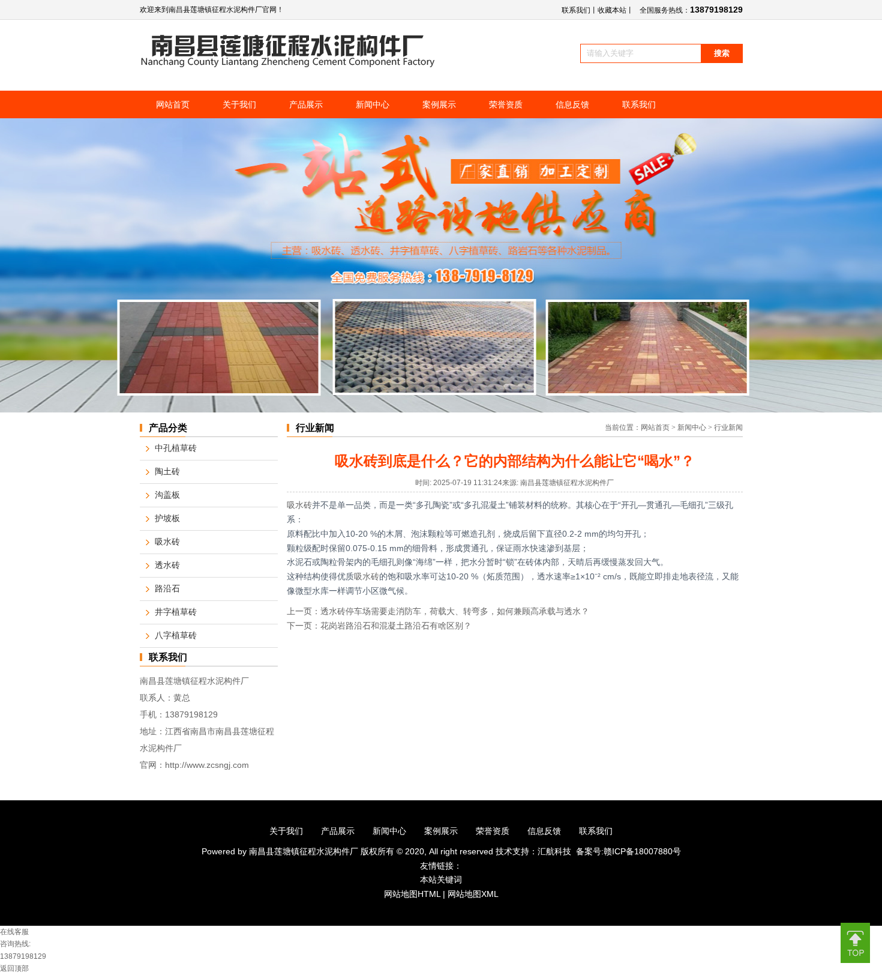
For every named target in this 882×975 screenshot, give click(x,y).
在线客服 (14, 932)
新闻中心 (691, 427)
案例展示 (441, 831)
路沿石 (167, 588)
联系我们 (576, 10)
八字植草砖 (176, 635)
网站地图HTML (412, 894)
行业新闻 (728, 427)
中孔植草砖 (176, 448)
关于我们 (286, 831)
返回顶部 (14, 968)
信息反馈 (544, 831)
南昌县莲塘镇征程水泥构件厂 (305, 851)
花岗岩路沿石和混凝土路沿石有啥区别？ (396, 625)
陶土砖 (167, 471)
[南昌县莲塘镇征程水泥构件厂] (288, 65)
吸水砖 (299, 505)
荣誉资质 (492, 831)
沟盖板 (167, 495)
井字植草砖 (176, 612)
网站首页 (655, 427)
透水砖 (167, 565)
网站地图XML (473, 894)
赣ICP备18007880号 (642, 851)
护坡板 (167, 518)
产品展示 (338, 831)
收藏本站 (612, 10)
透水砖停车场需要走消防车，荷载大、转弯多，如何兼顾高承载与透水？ (454, 611)
